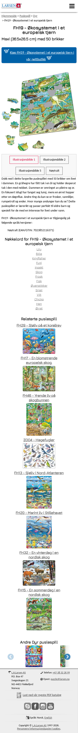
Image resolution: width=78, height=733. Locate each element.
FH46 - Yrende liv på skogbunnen (39, 397)
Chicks (39, 299)
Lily (39, 249)
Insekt (39, 267)
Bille (39, 253)
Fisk (39, 281)
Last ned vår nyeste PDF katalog (42, 695)
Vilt (39, 294)
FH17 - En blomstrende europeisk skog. (39, 360)
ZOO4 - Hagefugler (39, 440)
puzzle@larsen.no (60, 679)
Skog (39, 272)
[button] (67, 656)
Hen (39, 304)
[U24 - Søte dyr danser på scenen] (34, 666)
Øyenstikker (39, 285)
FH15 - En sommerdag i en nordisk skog (39, 592)
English (48, 718)
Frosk (39, 276)
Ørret (39, 308)
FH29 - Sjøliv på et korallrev (39, 325)
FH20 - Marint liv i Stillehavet (39, 512)
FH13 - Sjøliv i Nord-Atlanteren (39, 473)
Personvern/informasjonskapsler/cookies (38, 729)
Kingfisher (39, 258)
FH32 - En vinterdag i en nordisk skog (39, 554)
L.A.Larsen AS (18, 672)
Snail (39, 290)
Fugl (39, 263)
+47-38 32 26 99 (61, 672)
